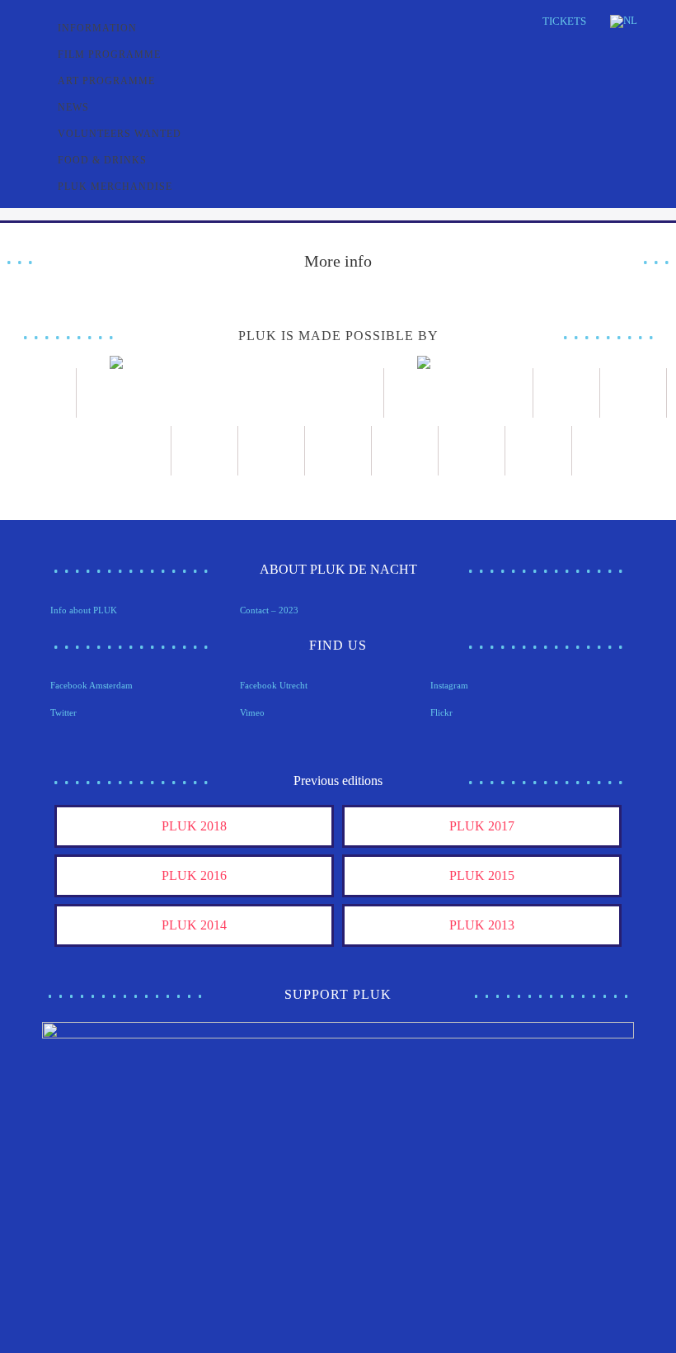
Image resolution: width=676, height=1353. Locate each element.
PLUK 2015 (481, 875)
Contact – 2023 (269, 610)
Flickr (441, 712)
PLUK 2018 (194, 826)
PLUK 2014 (194, 925)
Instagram (449, 685)
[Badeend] (405, 450)
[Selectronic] (204, 450)
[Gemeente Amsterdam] (538, 450)
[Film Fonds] (458, 393)
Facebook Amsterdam (91, 685)
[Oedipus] (338, 450)
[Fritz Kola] (43, 393)
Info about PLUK (83, 610)
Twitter (63, 712)
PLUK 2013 (481, 925)
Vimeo (252, 712)
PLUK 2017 (481, 826)
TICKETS (564, 21)
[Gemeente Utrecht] (633, 393)
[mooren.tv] (271, 450)
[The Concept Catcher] (472, 450)
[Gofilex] (138, 450)
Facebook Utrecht (273, 685)
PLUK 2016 (194, 875)
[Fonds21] (566, 393)
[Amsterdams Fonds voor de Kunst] (230, 393)
